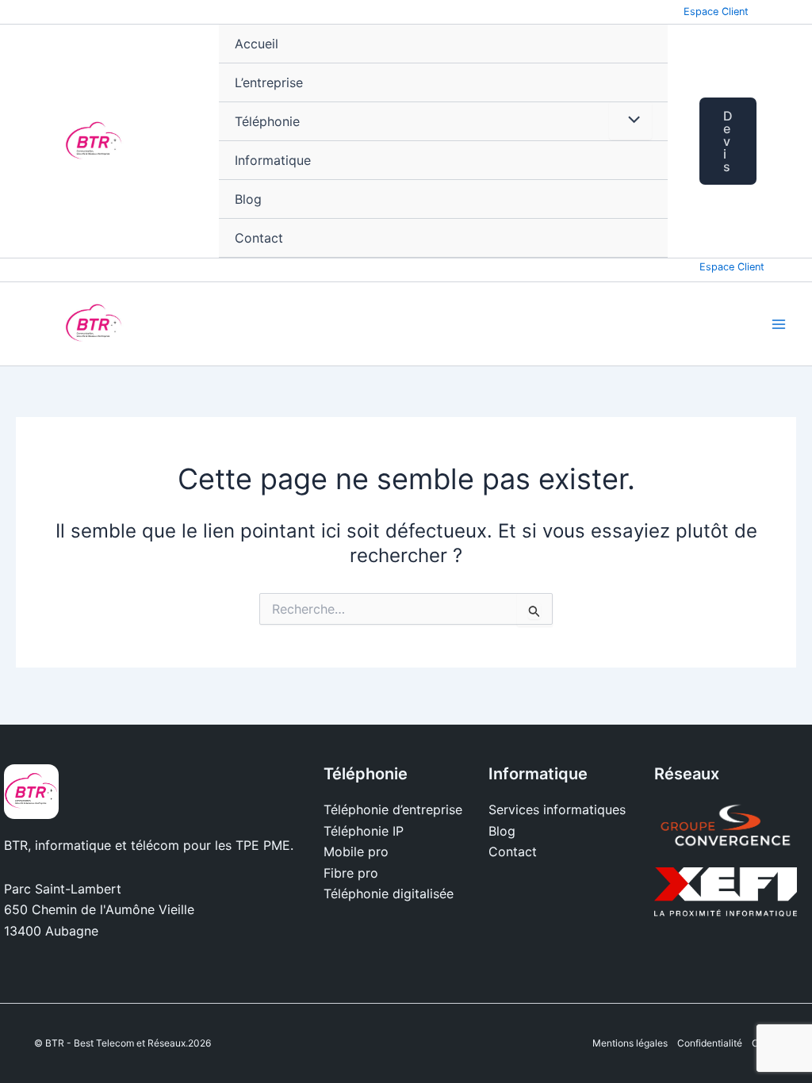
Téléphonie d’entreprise (393, 809)
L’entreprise (269, 82)
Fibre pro (351, 873)
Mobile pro (356, 851)
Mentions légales (630, 1043)
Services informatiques (557, 809)
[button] (747, 141)
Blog (248, 199)
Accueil (256, 44)
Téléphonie (267, 121)
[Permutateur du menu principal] (778, 324)
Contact (259, 238)
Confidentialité (709, 1043)
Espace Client (716, 11)
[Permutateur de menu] (630, 120)
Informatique (273, 160)
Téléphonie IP (364, 831)
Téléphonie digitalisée (389, 893)
